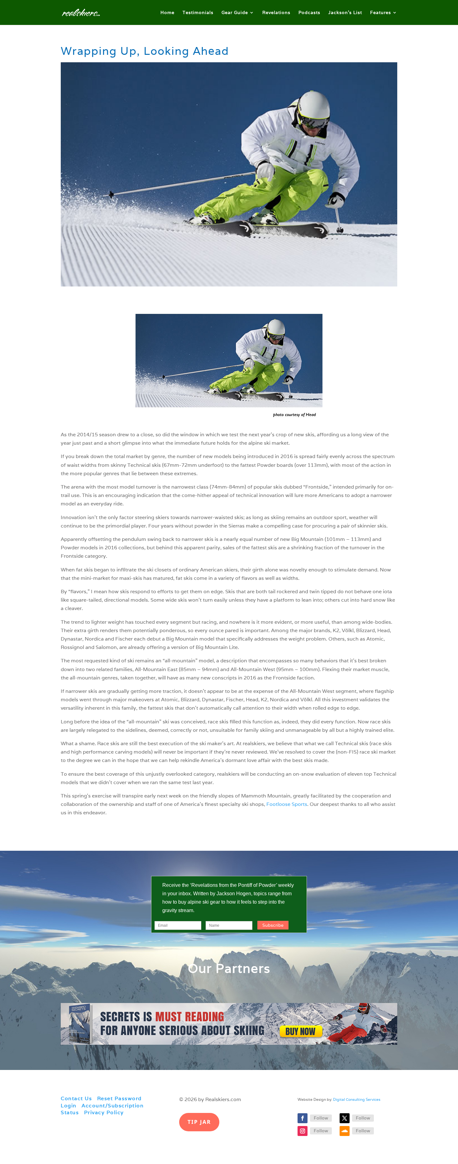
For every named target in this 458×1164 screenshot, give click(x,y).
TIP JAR (199, 1121)
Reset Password (119, 1098)
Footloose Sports (286, 804)
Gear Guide (235, 12)
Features (380, 12)
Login (69, 1105)
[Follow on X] (345, 1118)
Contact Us (76, 1098)
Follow (321, 1118)
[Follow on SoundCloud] (345, 1131)
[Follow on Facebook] (303, 1118)
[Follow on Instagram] (303, 1131)
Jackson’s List (345, 12)
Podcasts (309, 12)
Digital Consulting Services (356, 1099)
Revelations (276, 12)
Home (167, 12)
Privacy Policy (104, 1112)
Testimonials (198, 12)
